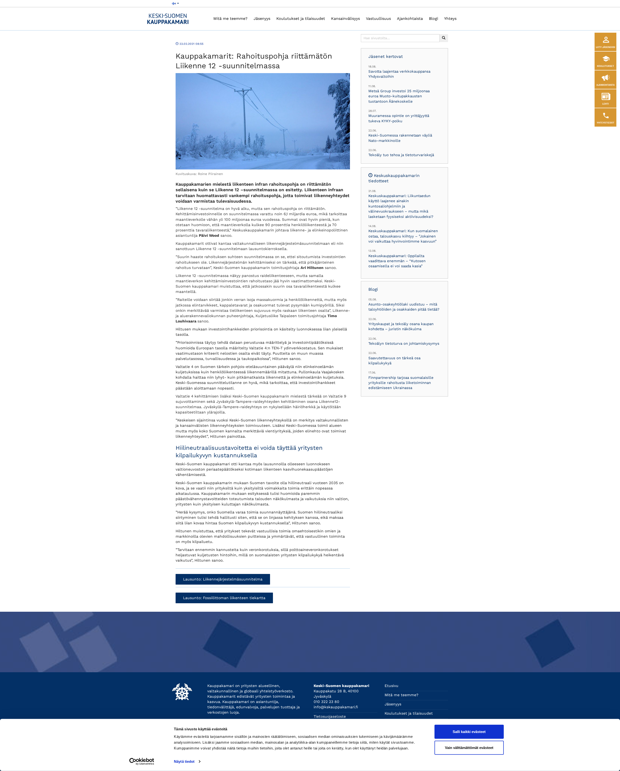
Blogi (433, 18)
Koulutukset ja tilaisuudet (300, 18)
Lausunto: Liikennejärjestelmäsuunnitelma (223, 579)
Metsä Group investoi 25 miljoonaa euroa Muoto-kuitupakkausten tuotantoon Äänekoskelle (399, 96)
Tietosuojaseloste (330, 716)
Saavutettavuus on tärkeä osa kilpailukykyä (394, 360)
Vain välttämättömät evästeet (469, 747)
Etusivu (391, 686)
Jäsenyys (262, 18)
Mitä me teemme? (230, 18)
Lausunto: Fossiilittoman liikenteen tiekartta (224, 598)
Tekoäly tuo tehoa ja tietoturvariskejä (401, 155)
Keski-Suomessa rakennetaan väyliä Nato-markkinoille (400, 138)
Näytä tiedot (184, 761)
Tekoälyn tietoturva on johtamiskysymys (403, 343)
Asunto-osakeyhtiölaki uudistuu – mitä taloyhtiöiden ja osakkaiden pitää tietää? (403, 307)
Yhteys (450, 18)
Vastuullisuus (378, 18)
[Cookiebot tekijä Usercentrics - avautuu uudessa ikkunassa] (142, 761)
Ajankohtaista (410, 18)
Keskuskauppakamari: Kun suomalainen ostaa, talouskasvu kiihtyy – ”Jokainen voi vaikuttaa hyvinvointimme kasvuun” (403, 236)
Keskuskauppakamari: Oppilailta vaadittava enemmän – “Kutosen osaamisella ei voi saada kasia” (397, 261)
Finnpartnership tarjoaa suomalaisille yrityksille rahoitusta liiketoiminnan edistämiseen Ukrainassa (401, 382)
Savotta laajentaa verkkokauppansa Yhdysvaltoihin (399, 74)
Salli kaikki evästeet (469, 732)
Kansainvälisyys (345, 18)
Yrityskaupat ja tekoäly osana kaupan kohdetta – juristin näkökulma (401, 326)
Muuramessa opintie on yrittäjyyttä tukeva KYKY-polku (398, 118)
